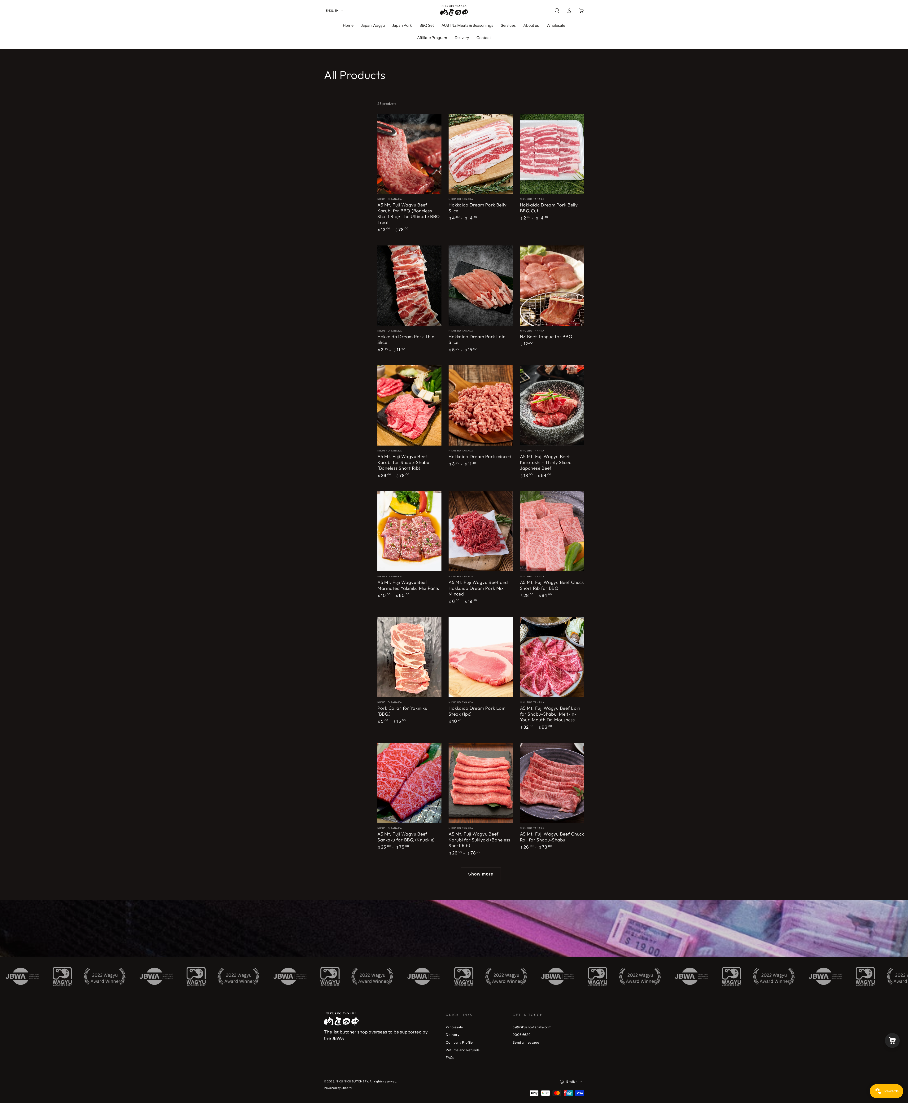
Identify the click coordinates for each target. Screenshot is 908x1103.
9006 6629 (522, 1035)
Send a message (526, 1042)
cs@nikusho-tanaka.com (532, 1027)
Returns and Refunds (463, 1050)
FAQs (450, 1057)
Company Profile (459, 1042)
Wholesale (454, 1027)
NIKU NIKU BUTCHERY (352, 1081)
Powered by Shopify (338, 1088)
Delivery (452, 1035)
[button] (557, 10)
